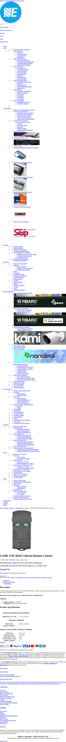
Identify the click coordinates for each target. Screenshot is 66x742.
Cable (15, 271)
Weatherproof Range (19, 290)
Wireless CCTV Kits (22, 462)
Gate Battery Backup (23, 69)
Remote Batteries (18, 248)
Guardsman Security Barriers (25, 130)
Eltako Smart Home (19, 383)
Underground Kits (22, 54)
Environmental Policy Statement (8, 702)
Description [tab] (6, 580)
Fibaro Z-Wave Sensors (23, 311)
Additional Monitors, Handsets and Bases (28, 451)
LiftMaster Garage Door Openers (23, 162)
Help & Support (4, 692)
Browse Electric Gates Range (22, 49)
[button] (4, 42)
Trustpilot (2, 642)
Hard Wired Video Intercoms (25, 443)
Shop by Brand (18, 146)
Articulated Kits (21, 55)
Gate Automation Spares (20, 80)
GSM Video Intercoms (23, 431)
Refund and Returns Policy (7, 696)
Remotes (5, 245)
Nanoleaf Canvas (22, 370)
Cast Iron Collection (22, 103)
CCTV (5, 452)
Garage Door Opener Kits (21, 111)
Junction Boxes (18, 279)
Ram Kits (19, 52)
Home (5, 46)
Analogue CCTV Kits (23, 466)
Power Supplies (18, 282)
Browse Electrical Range (20, 263)
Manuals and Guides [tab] (9, 582)
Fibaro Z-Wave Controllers (24, 310)
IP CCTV (16, 455)
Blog (4, 505)
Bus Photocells (21, 488)
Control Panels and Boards (24, 86)
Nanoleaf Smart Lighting (20, 364)
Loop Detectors (18, 417)
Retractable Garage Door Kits (25, 113)
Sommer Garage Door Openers (22, 207)
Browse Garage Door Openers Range (24, 110)
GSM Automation (18, 412)
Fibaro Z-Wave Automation (21, 308)
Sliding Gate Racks (22, 93)
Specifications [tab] (7, 583)
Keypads (19, 124)
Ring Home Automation (20, 375)
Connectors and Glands (20, 276)
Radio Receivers (21, 77)
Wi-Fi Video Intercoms (23, 400)
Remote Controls (21, 79)
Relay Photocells (21, 486)
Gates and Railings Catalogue (8, 720)
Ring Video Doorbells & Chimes (26, 380)
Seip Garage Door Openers (21, 221)
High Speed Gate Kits (20, 59)
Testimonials (3, 723)
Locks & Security (22, 71)
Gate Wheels (20, 97)
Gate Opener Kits (18, 51)
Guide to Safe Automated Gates (22, 482)
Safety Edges (17, 483)
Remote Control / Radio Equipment (23, 404)
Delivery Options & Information (8, 715)
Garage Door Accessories (21, 120)
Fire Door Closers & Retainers (22, 420)
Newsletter (3, 717)
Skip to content (20, 0)
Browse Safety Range (20, 480)
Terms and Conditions (6, 698)
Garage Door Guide (19, 131)
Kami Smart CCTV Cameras (21, 469)
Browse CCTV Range (20, 454)
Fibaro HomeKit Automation (21, 327)
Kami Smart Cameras (19, 345)
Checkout (2, 714)
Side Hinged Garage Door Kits (25, 119)
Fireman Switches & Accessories (23, 499)
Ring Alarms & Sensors (23, 376)
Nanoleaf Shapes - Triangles (24, 369)
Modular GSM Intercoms (24, 432)
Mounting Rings (18, 472)
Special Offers (7, 500)
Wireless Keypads (22, 395)
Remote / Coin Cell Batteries (25, 268)
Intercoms (16, 397)
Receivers (20, 406)
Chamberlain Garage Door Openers (23, 177)
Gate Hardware (18, 89)
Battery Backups (21, 266)
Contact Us (3, 690)
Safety (5, 479)
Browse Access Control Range (22, 390)
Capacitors (17, 273)
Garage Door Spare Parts (20, 139)
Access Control (21, 68)
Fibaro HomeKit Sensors (24, 330)
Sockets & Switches (19, 285)
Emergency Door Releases (21, 497)
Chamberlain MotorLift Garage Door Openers (26, 147)
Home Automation (8, 291)
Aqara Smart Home (19, 381)
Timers (16, 287)
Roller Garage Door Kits (24, 116)
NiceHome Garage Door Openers (23, 192)
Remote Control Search (20, 249)
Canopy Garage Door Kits (24, 117)
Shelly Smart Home (19, 349)
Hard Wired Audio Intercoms (25, 441)
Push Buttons (17, 409)
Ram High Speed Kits (23, 60)
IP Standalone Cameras (23, 458)
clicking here (38, 563)
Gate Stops (20, 96)
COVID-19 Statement (6, 701)
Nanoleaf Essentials (22, 366)
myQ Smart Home (22, 72)
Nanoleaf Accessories (23, 373)
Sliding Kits (20, 57)
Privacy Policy (4, 695)
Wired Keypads (21, 393)
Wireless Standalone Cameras (25, 463)
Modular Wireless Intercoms (24, 438)
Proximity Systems (19, 415)
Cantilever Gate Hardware (24, 91)
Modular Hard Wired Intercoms (25, 445)
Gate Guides (20, 94)
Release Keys (21, 88)
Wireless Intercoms (22, 401)
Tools (15, 288)
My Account (3, 711)
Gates (5, 48)
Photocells (20, 76)
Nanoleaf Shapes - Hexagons (25, 367)
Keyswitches (17, 411)
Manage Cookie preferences (7, 0)
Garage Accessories (19, 387)
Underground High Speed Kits (25, 62)
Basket (2, 712)
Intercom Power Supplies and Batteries (27, 449)
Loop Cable (20, 494)
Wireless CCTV (18, 460)
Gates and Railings (19, 100)
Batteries (16, 265)
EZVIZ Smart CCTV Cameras (22, 471)
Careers (2, 699)
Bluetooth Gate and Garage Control (27, 254)
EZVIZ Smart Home (19, 347)
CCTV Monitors (18, 477)
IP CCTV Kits (21, 457)
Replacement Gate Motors (24, 82)
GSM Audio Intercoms (23, 429)
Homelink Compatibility (20, 260)
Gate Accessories (18, 66)
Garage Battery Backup (23, 122)
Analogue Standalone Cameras (25, 468)
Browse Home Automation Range (23, 293)
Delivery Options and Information (18, 656)
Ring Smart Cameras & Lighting (26, 378)
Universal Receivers (22, 257)
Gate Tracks (20, 99)
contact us (15, 563)
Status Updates (4, 722)
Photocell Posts (21, 74)
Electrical (6, 262)
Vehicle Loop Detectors (20, 491)
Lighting (16, 280)
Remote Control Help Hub (21, 259)
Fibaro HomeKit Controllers (24, 328)
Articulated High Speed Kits (25, 63)
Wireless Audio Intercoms (24, 435)
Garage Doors (7, 108)
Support (5, 503)
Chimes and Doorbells (20, 476)
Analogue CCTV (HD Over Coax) (23, 465)
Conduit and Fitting (19, 274)
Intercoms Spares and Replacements (23, 448)
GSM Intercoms (21, 398)
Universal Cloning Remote (24, 256)
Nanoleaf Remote (22, 372)
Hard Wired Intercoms (23, 403)
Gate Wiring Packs (19, 277)
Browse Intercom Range (20, 426)
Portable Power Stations (23, 270)
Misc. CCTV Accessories (21, 474)
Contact (5, 502)
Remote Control (47, 577)
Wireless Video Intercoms (24, 437)
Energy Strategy (4, 704)
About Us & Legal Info (6, 693)
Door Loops (17, 421)
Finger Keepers (18, 489)
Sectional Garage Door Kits (24, 114)
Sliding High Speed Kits (23, 65)
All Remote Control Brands (21, 251)
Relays (15, 283)
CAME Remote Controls (21, 508)
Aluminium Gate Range (23, 102)
